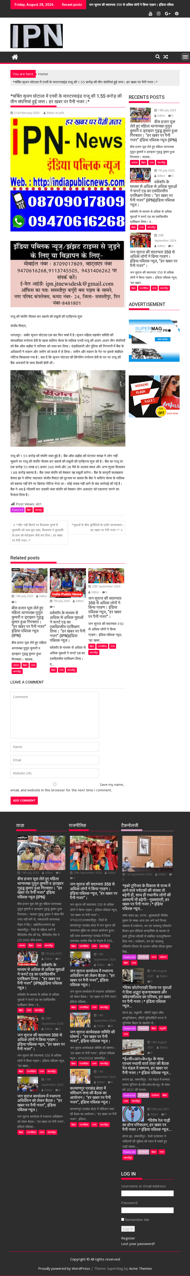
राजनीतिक (102, 646)
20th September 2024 (105, 586)
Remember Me (137, 1219)
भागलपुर (38, 510)
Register (128, 1238)
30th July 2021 (159, 1109)
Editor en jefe (55, 113)
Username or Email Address (143, 1186)
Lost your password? (138, 1243)
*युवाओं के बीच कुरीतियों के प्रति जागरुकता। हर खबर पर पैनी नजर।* (98, 527)
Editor (43, 596)
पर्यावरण (163, 957)
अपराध (16, 665)
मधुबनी (163, 1028)
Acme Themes (140, 1268)
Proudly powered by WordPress (64, 1268)
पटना (154, 957)
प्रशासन (155, 1095)
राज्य (33, 665)
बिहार (29, 510)
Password (129, 1202)
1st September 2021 (139, 874)
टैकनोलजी (143, 957)
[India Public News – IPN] (15, 56)
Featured (17, 510)
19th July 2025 (24, 596)
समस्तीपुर (17, 671)
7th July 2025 (62, 601)
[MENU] (185, 56)
